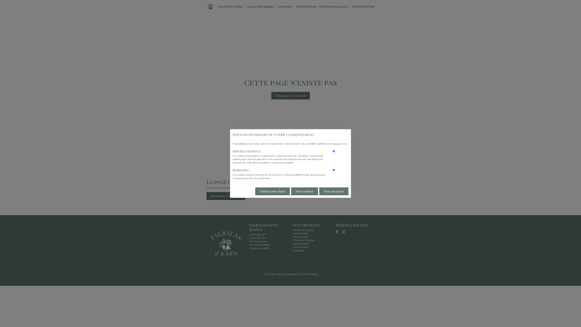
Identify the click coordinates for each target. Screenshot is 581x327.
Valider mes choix (272, 191)
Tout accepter (334, 191)
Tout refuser (304, 191)
